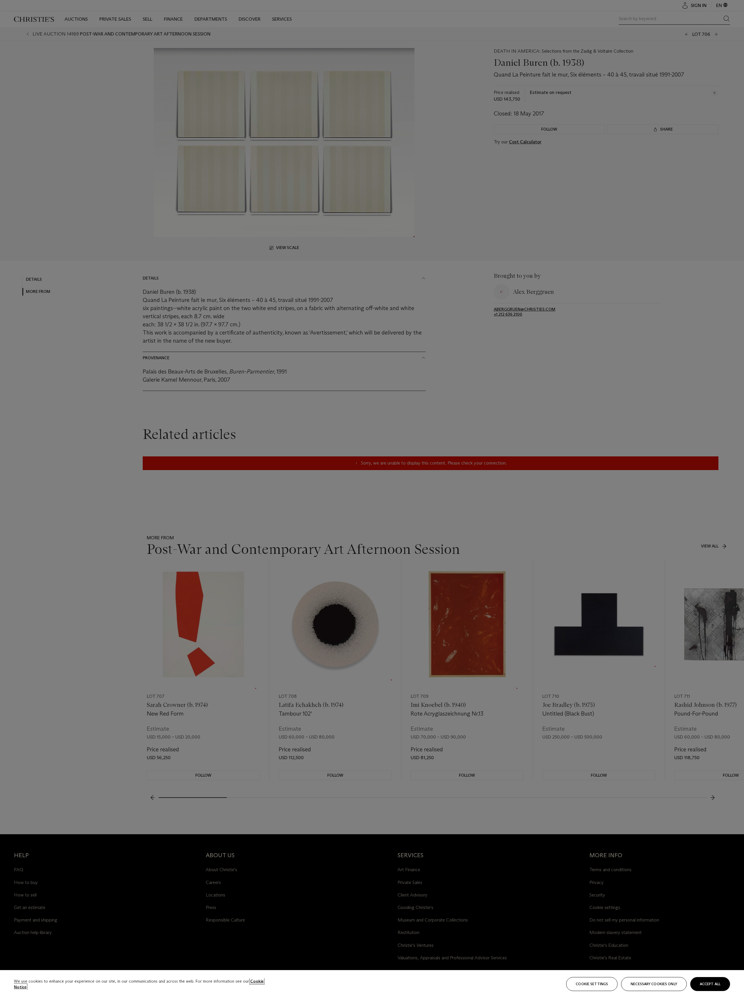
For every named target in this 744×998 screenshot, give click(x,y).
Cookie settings (592, 984)
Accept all (710, 984)
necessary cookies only (654, 984)
